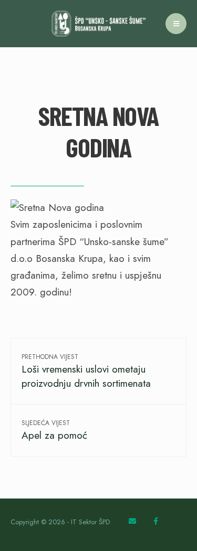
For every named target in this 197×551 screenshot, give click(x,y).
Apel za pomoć (54, 430)
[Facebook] (157, 522)
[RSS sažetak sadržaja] (132, 522)
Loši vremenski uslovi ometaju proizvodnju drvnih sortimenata (86, 371)
